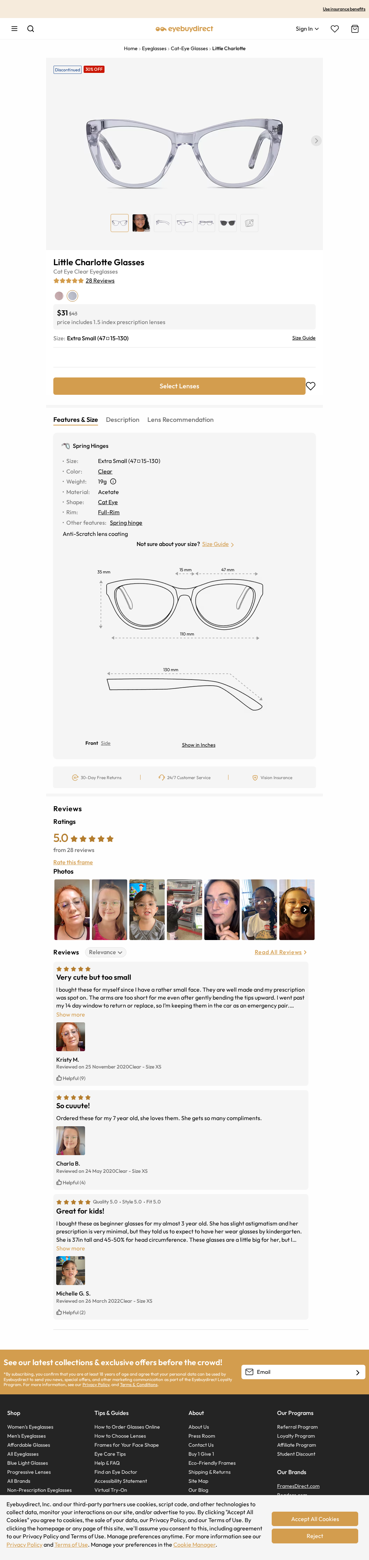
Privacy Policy (96, 1384)
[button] (316, 140)
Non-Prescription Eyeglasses (39, 1490)
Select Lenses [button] (179, 386)
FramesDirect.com (298, 1486)
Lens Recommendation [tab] (180, 419)
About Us (198, 1427)
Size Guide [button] (215, 543)
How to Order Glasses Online (127, 1427)
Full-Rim (109, 512)
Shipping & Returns (209, 1472)
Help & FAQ (107, 1463)
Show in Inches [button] (198, 745)
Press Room (201, 1436)
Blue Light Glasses (27, 1463)
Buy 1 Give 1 (201, 1454)
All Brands (18, 1481)
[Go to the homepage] (184, 28)
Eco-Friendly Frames (212, 1463)
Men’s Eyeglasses (26, 1436)
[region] (249, 223)
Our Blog (198, 1490)
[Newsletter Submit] (357, 1372)
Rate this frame (73, 862)
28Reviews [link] (100, 280)
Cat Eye (63, 271)
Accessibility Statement (120, 1481)
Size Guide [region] (304, 338)
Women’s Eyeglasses (30, 1427)
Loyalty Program (296, 1436)
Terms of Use (71, 1544)
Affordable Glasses (28, 1445)
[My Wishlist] (334, 29)
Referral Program (297, 1427)
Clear (81, 271)
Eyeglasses (104, 271)
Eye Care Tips (110, 1454)
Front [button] (91, 743)
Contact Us (201, 1445)
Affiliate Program (296, 1445)
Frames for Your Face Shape (126, 1445)
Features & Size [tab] (75, 419)
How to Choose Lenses (120, 1436)
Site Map (198, 1481)
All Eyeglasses (23, 1454)
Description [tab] (122, 419)
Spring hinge (126, 522)
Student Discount (296, 1454)
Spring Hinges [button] (90, 445)
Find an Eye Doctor (115, 1472)
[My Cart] (354, 29)
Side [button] (106, 743)
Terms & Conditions (138, 1384)
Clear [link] (105, 471)
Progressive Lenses (29, 1472)
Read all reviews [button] (278, 952)
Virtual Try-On (110, 1490)
